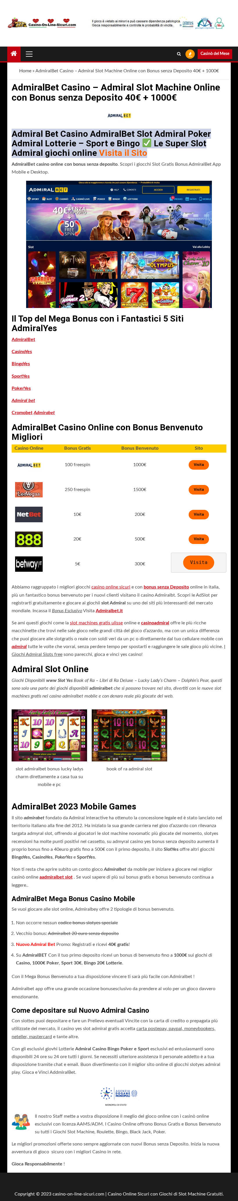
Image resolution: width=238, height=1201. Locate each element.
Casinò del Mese (215, 54)
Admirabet (44, 412)
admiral (19, 646)
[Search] (179, 54)
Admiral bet (23, 400)
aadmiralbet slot (56, 877)
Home (25, 71)
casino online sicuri (110, 587)
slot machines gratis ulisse (96, 623)
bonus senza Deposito (166, 587)
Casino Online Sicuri (128, 1194)
